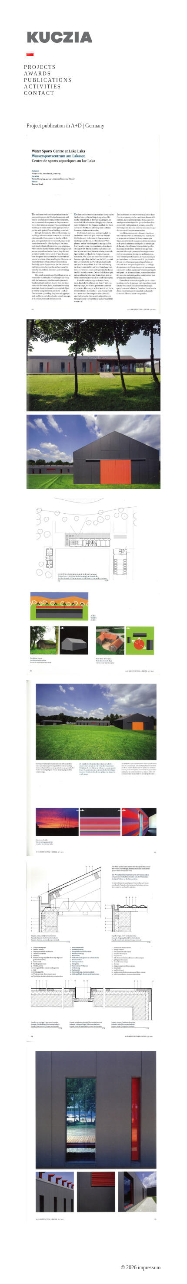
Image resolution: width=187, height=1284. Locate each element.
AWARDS (37, 74)
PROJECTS (40, 67)
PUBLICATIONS (48, 80)
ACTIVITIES (42, 87)
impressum (149, 1267)
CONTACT (39, 93)
